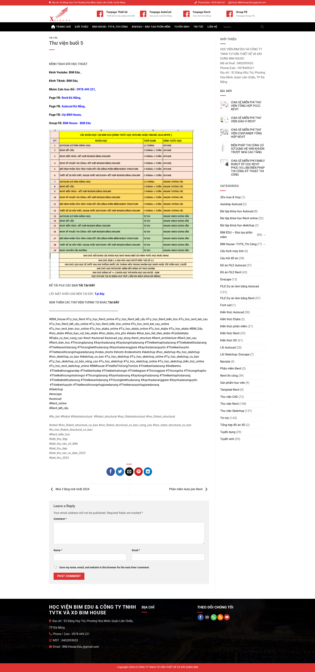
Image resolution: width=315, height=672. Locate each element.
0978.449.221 (86, 89)
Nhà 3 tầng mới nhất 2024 (72, 489)
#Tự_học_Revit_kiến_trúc (162, 319)
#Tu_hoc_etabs (158, 328)
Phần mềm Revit (230, 368)
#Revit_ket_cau (187, 338)
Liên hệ (212, 26)
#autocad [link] (55, 399)
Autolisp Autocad (231, 204)
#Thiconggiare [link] (155, 370)
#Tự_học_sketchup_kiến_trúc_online (181, 361)
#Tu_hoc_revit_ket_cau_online (150, 324)
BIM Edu (74, 72)
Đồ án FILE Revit (230, 272)
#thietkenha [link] (173, 366)
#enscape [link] (55, 394)
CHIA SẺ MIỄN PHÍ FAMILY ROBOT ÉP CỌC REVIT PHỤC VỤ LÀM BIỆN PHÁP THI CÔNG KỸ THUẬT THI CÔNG (248, 168)
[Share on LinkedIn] (148, 471)
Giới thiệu (81, 26)
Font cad (226, 305)
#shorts (119, 352)
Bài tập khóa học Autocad (236, 211)
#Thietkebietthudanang (191, 342)
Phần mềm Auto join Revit (186, 489)
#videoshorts (132, 352)
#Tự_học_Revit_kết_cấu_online (68, 324)
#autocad (97, 338)
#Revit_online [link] (57, 403)
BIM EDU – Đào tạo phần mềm (151, 26)
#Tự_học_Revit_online (100, 319)
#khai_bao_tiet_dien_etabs (153, 333)
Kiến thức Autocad (232, 312)
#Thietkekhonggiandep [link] (64, 370)
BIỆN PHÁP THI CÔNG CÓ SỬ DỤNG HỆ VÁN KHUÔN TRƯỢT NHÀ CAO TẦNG (247, 148)
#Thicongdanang (82, 342)
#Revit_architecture (164, 338)
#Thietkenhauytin (177, 347)
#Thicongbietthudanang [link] (124, 380)
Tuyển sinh (181, 26)
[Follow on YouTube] (227, 617)
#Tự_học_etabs (179, 328)
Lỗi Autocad (228, 347)
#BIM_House (57, 319)
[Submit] (262, 27)
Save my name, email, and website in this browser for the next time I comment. (104, 567)
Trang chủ (63, 26)
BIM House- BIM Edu (77, 123)
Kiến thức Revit (230, 333)
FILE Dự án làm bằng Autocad (239, 286)
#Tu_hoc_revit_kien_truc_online (69, 328)
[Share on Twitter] (120, 471)
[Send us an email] (207, 617)
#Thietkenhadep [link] (90, 370)
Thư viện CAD (229, 397)
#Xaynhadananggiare (123, 347)
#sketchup (148, 352)
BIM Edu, (73, 81)
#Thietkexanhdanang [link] (94, 380)
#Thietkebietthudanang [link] (65, 380)
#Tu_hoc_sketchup (111, 361)
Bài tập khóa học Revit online (239, 218)
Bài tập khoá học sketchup (237, 225)
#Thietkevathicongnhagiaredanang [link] (95, 384)
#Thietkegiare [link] (137, 370)
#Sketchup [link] (56, 389)
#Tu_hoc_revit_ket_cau (193, 319)
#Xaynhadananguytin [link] (183, 380)
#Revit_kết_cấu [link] (58, 408)
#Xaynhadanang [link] (119, 375)
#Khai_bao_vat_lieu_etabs (81, 333)
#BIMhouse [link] (97, 366)
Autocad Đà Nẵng (73, 106)
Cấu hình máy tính (232, 251)
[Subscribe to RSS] (220, 617)
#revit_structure (141, 338)
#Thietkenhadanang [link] (152, 366)
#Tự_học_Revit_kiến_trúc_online (109, 324)
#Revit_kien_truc (59, 342)
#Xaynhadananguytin (152, 347)
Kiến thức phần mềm (233, 326)
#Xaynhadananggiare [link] (155, 380)
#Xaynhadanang (104, 342)
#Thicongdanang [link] (96, 375)
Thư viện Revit (229, 403)
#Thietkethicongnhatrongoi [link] (67, 375)
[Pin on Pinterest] (138, 471)
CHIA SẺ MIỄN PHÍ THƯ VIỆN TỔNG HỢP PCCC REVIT (246, 106)
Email (136, 550)
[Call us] (214, 617)
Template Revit (229, 389)
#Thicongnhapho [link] (195, 370)
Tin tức (198, 26)
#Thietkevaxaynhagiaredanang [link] (139, 384)
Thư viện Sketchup (232, 411)
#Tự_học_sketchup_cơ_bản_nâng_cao (73, 361)
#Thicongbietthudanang (92, 347)
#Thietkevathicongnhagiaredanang (71, 352)
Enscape (225, 279)
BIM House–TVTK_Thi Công (110, 26)
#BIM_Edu (196, 328)
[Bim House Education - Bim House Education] (70, 13)
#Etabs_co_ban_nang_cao (66, 338)
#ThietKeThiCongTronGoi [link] (121, 366)
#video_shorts (104, 352)
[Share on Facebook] (110, 471)
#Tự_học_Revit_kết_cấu (130, 319)
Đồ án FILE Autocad (233, 265)
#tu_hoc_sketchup (188, 352)
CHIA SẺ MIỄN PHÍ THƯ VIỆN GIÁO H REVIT (246, 119)
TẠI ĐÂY (113, 302)
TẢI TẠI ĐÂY (86, 285)
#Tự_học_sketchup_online (146, 356)
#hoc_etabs (56, 333)
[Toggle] (264, 235)
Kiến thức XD (228, 340)
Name (58, 550)
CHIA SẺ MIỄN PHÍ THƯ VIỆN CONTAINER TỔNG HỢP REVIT (246, 133)
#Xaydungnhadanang (130, 342)
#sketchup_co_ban (92, 356)
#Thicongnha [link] (174, 370)
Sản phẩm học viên (232, 382)
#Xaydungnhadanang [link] (145, 375)
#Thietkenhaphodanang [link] (175, 375)
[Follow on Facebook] (201, 617)
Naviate (225, 361)
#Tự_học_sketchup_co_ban (181, 356)
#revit (87, 338)
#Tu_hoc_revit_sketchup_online (69, 366)
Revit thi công (229, 375)
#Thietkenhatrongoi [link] (114, 370)
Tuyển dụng (227, 432)
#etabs (131, 333)
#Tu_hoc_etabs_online (104, 328)
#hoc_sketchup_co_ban (64, 356)
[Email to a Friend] (129, 471)
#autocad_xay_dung (117, 338)
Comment (60, 518)
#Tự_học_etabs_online (133, 328)
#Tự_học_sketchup (117, 356)
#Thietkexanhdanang (63, 347)
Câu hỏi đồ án (229, 258)
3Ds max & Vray (230, 197)
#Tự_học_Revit (75, 319)
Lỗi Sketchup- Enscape (234, 354)
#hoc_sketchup (166, 352)
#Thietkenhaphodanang (160, 342)
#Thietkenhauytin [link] (61, 384)
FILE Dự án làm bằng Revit (237, 298)
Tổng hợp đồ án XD (232, 425)
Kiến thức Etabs (230, 319)
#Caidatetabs (179, 333)
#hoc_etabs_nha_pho (112, 333)
